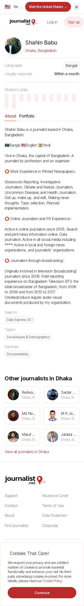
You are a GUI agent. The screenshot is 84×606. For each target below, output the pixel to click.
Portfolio (27, 116)
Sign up (74, 22)
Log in (52, 22)
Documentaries (17, 354)
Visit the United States (48, 7)
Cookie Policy (52, 581)
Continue (42, 593)
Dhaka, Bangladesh (40, 50)
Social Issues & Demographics (28, 337)
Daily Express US (20, 320)
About (10, 116)
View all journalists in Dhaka (27, 451)
